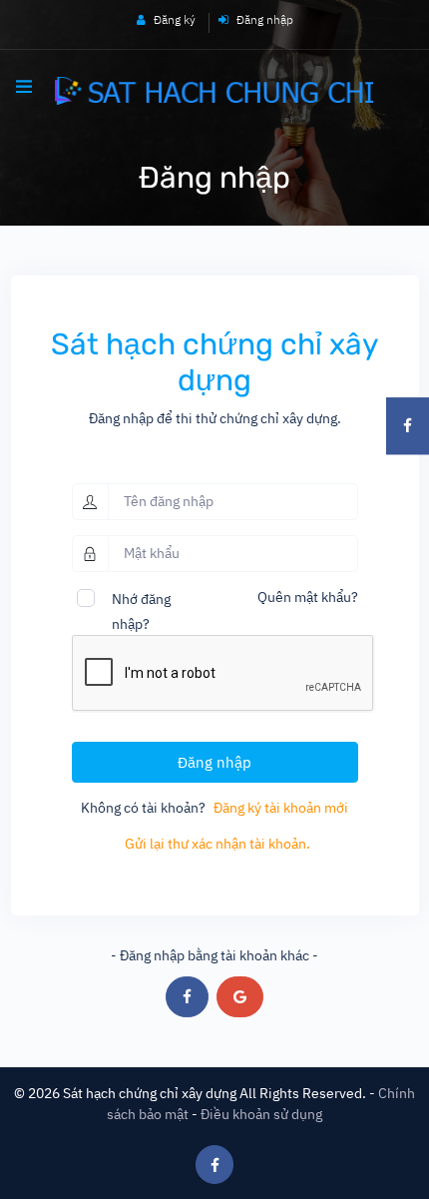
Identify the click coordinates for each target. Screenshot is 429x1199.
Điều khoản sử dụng (261, 1114)
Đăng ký (173, 19)
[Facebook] (187, 996)
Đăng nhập (263, 19)
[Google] (239, 996)
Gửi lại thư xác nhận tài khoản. (217, 844)
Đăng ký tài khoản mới (281, 808)
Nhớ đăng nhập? (141, 601)
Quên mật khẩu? (307, 597)
